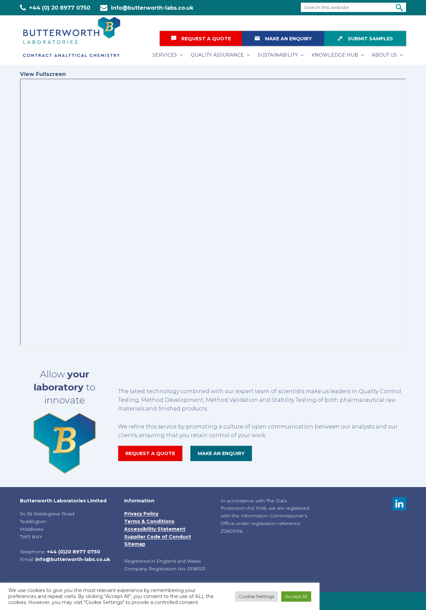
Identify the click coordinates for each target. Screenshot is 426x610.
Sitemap (134, 544)
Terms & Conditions (149, 521)
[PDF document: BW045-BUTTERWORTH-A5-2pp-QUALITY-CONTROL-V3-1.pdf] (213, 212)
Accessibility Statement (154, 529)
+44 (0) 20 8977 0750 (59, 8)
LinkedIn (399, 503)
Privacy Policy (141, 514)
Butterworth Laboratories (76, 37)
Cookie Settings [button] (256, 596)
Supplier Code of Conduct (157, 537)
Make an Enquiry (283, 38)
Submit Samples (365, 38)
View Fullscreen (43, 74)
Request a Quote (201, 38)
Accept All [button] (296, 596)
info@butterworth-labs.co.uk (152, 8)
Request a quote (150, 453)
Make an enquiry (221, 453)
